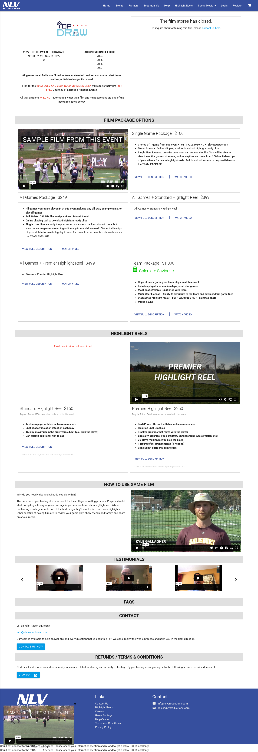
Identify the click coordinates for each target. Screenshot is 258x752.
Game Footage (103, 715)
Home (106, 5)
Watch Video (183, 177)
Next (236, 580)
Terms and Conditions (108, 723)
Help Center (102, 719)
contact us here (211, 28)
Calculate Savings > (157, 270)
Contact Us (101, 703)
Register (237, 5)
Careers (99, 711)
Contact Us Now (31, 646)
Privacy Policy (103, 727)
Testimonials (151, 5)
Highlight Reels (184, 5)
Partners (133, 5)
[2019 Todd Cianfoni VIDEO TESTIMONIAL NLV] (198, 578)
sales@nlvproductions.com (174, 708)
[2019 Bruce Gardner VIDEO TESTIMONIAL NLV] (129, 578)
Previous (22, 580)
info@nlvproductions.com (32, 632)
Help (167, 5)
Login (224, 5)
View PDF (28, 675)
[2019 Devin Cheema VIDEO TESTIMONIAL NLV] (59, 578)
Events (119, 5)
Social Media (207, 6)
